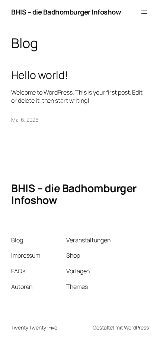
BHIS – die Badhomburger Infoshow (66, 12)
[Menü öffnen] (144, 12)
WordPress (136, 327)
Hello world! (39, 75)
